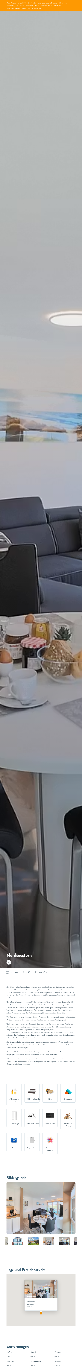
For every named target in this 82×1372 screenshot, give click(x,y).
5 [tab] (21, 1232)
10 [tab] (39, 1232)
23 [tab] (44, 1234)
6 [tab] (24, 1232)
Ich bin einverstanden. (34, 8)
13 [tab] (50, 1232)
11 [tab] (42, 1232)
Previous (15, 1209)
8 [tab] (32, 1232)
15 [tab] (57, 1232)
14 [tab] (53, 1232)
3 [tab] (14, 1232)
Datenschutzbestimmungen (16, 8)
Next (66, 1209)
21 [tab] (37, 1234)
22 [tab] (41, 1234)
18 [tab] (68, 1232)
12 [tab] (46, 1232)
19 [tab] (71, 1232)
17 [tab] (64, 1232)
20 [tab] (75, 1232)
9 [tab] (35, 1232)
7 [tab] (28, 1232)
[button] (41, 1313)
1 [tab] (6, 1232)
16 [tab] (60, 1232)
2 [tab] (10, 1232)
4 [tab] (17, 1232)
